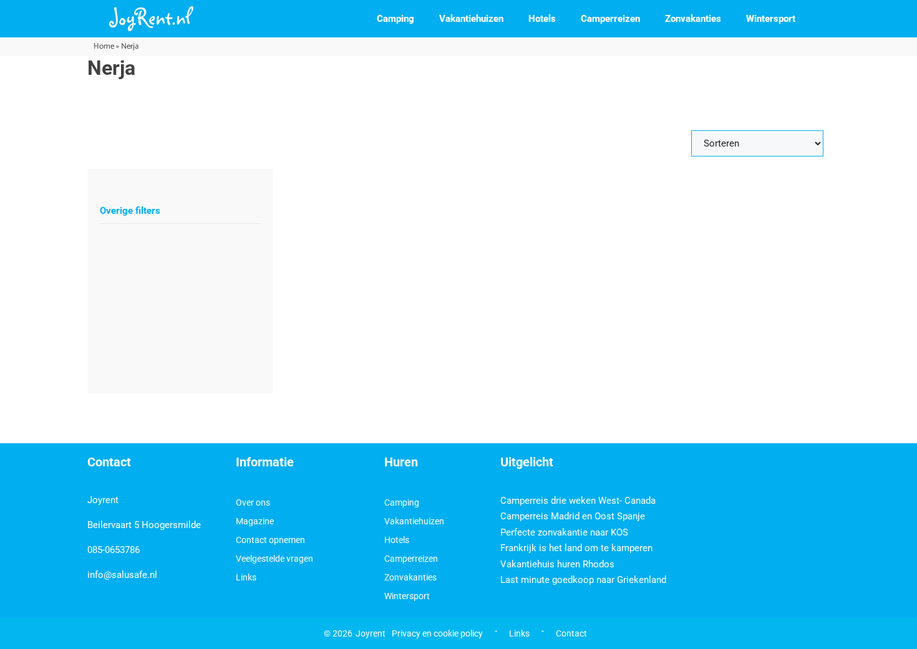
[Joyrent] (151, 18)
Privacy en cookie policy (437, 633)
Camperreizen (610, 18)
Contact (571, 633)
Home (104, 46)
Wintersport (770, 18)
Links (246, 577)
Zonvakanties (693, 18)
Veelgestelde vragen (274, 559)
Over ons (253, 502)
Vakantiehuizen (471, 18)
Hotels (542, 18)
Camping (395, 18)
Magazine (255, 521)
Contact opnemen (270, 540)
